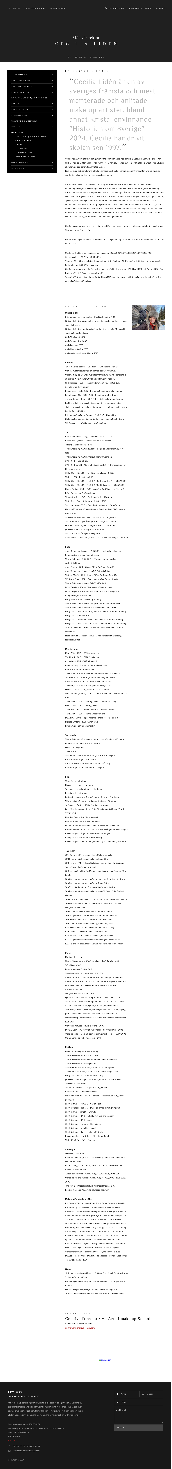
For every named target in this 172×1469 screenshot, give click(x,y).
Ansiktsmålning (19, 75)
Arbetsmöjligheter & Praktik (30, 136)
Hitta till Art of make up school (29, 98)
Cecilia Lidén (23, 140)
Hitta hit (11, 1440)
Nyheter (15, 127)
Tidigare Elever (23, 153)
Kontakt (160, 8)
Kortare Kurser (58, 8)
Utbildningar (18, 168)
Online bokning (19, 162)
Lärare (19, 145)
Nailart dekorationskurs (25, 121)
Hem (69, 57)
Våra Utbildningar (35, 8)
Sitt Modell (21, 149)
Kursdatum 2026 (19, 115)
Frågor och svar (20, 92)
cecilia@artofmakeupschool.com (80, 1328)
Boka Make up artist (140, 8)
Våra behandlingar (114, 8)
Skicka (120, 1428)
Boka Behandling (20, 80)
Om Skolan (14, 8)
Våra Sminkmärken (25, 157)
